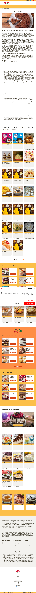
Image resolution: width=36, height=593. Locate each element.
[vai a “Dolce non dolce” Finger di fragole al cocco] (7, 138)
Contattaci (18, 582)
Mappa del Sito (18, 580)
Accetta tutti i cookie (29, 303)
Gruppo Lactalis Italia (18, 581)
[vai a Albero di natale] (18, 156)
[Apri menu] (2, 3)
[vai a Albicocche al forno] (18, 173)
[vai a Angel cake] (18, 191)
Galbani (3, 8)
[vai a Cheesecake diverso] (19, 310)
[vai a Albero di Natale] (29, 156)
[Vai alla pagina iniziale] (6, 3)
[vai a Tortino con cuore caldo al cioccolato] (7, 475)
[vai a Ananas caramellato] (7, 191)
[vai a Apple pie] (7, 209)
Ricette (4, 8)
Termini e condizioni (18, 578)
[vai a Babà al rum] (7, 245)
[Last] (23, 259)
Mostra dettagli (30, 300)
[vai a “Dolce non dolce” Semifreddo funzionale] (18, 138)
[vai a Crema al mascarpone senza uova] (29, 439)
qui (15, 295)
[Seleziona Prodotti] (18, 127)
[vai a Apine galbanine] (29, 191)
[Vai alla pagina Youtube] (33, 0)
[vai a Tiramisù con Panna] (19, 499)
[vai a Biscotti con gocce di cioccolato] (7, 457)
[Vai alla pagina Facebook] (30, 0)
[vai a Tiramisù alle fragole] (7, 439)
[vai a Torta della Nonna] (18, 475)
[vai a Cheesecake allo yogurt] (18, 439)
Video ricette (14, 129)
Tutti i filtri (31, 127)
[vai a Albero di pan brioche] (7, 173)
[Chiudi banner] (34, 288)
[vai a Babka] (18, 245)
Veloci (8, 129)
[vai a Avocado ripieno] (18, 227)
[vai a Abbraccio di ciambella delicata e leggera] (29, 138)
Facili (3, 129)
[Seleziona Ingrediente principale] (7, 127)
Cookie (18, 576)
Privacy (18, 577)
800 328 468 (32, 592)
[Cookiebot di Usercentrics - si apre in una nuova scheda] (28, 288)
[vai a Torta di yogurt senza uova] (7, 499)
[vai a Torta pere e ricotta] (18, 457)
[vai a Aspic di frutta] (7, 227)
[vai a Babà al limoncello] (29, 227)
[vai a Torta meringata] (29, 457)
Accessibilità (18, 583)
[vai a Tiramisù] (7, 310)
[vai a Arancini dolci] (29, 209)
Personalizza (17, 303)
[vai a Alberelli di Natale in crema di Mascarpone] (7, 156)
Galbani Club (26, 2)
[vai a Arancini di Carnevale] (18, 209)
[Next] (22, 259)
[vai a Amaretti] (29, 173)
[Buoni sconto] (29, 3)
